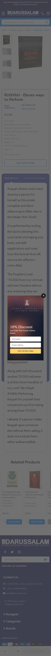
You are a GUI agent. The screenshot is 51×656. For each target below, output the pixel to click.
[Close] (43, 295)
